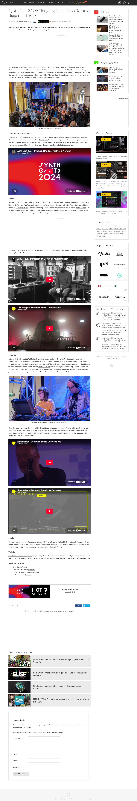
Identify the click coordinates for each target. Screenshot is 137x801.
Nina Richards (56, 369)
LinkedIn (119, 3)
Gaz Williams (33, 369)
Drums (50, 3)
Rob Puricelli (23, 21)
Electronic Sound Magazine (67, 137)
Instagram (124, 3)
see (115, 320)
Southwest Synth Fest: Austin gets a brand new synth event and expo (60, 673)
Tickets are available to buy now (20, 556)
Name (15, 754)
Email (15, 760)
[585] (104, 264)
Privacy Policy (108, 357)
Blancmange (23, 430)
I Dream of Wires (22, 208)
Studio (41, 3)
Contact (123, 357)
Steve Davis (25, 210)
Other (71, 3)
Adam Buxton (81, 208)
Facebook (129, 3)
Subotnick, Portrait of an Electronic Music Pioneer (27, 205)
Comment (17, 738)
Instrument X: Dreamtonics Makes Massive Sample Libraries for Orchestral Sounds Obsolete (114, 315)
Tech (63, 3)
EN (113, 3)
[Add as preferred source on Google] (43, 21)
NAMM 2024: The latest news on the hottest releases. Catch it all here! (61, 700)
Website (24, 567)
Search (133, 3)
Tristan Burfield (44, 367)
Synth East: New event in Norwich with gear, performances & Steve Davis (61, 660)
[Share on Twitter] (86, 605)
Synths (32, 3)
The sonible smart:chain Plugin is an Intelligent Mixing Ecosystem (111, 148)
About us (99, 357)
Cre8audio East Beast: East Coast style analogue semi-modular (58, 687)
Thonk (37, 544)
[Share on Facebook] (78, 605)
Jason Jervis (69, 369)
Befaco (31, 544)
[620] (119, 253)
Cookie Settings (112, 359)
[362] (119, 275)
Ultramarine (65, 433)
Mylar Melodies (45, 369)
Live (57, 3)
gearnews (11, 3)
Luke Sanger (56, 250)
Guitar (24, 3)
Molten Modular (30, 137)
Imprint (117, 357)
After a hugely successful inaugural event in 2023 (27, 27)
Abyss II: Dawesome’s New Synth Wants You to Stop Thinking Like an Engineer (111, 203)
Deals (82, 3)
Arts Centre (43, 140)
